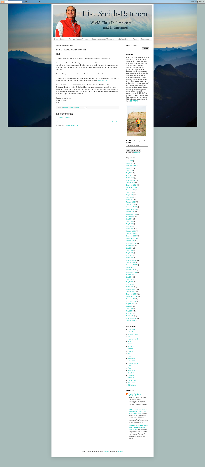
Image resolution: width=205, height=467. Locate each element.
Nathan (130, 349)
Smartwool (131, 378)
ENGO (130, 336)
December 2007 (131, 265)
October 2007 (130, 270)
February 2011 (131, 180)
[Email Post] (85, 107)
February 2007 (131, 289)
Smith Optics (132, 380)
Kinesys (130, 344)
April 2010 (129, 197)
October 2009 (130, 212)
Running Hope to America (78, 39)
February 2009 (131, 231)
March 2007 (130, 287)
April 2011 (129, 175)
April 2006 (129, 313)
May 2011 (129, 173)
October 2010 (130, 190)
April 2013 (129, 161)
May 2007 (129, 282)
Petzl (129, 366)
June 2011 (129, 170)
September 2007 (131, 272)
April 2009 (129, 226)
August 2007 (130, 275)
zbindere (106, 452)
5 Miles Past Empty (135, 394)
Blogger (120, 452)
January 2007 (130, 291)
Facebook (145, 39)
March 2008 (130, 258)
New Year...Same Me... (135, 396)
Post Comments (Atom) (72, 125)
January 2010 (130, 204)
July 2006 (129, 306)
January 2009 (130, 233)
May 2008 (129, 253)
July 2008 (129, 248)
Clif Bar (130, 332)
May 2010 (129, 195)
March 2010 (130, 199)
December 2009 (131, 207)
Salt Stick (131, 373)
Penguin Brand (133, 363)
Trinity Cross (132, 385)
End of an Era (133, 429)
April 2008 (129, 255)
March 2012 (130, 168)
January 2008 (130, 262)
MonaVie (131, 346)
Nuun (130, 356)
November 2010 (131, 187)
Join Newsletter (123, 39)
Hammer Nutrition (133, 339)
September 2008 (131, 243)
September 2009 (131, 214)
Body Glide (131, 329)
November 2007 (131, 267)
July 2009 (129, 219)
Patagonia (131, 358)
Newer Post (60, 122)
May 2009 (129, 224)
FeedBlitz (137, 152)
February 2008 (131, 260)
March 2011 (130, 178)
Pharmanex (131, 370)
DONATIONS (134, 101)
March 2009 (130, 228)
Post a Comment (64, 118)
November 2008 (131, 238)
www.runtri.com (103, 80)
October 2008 (130, 241)
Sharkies (131, 375)
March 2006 (130, 316)
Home (88, 122)
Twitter (135, 39)
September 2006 (131, 301)
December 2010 (131, 185)
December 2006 (131, 294)
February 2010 (131, 202)
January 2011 (130, 183)
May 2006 (129, 311)
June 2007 (129, 279)
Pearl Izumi (131, 361)
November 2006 (131, 296)
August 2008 (130, 245)
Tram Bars (131, 382)
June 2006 (129, 308)
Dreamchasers (59, 39)
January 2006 (130, 320)
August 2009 (130, 216)
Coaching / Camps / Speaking (103, 39)
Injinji (129, 341)
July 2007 (129, 277)
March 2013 (130, 163)
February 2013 (131, 166)
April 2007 (129, 284)
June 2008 (129, 250)
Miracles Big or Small (135, 413)
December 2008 (131, 236)
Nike (129, 353)
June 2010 (129, 192)
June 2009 (129, 221)
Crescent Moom (133, 334)
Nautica (130, 351)
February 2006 (131, 318)
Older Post (115, 122)
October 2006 (130, 299)
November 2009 (131, 209)
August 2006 (130, 304)
